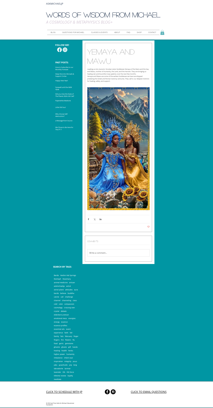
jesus (75, 361)
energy (57, 322)
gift (69, 347)
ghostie (57, 347)
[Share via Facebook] (88, 219)
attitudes (69, 290)
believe (63, 293)
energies (72, 318)
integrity (67, 361)
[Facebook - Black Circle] (107, 391)
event (68, 329)
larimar (68, 368)
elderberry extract (61, 315)
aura (76, 290)
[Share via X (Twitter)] (94, 219)
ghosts (64, 347)
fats (61, 336)
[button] (73, 32)
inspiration (58, 361)
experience (58, 333)
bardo (56, 293)
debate (64, 311)
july (70, 365)
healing (57, 351)
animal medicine (61, 282)
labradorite (58, 368)
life (64, 372)
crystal (56, 311)
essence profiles (60, 325)
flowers (68, 340)
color (61, 304)
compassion (69, 304)
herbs (70, 351)
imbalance (58, 358)
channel (57, 300)
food (56, 343)
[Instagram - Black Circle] (113, 391)
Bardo (56, 275)
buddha (71, 293)
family (56, 336)
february (68, 336)
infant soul (68, 358)
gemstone (69, 343)
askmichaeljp (59, 286)
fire (62, 340)
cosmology (58, 308)
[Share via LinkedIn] (100, 219)
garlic (61, 343)
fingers (57, 340)
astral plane (59, 290)
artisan (72, 282)
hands (75, 347)
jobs (55, 365)
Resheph (57, 279)
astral (68, 286)
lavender (57, 372)
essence (64, 322)
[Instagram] (65, 49)
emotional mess (60, 318)
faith (66, 333)
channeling (66, 300)
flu (74, 340)
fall (71, 333)
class (75, 300)
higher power (59, 354)
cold (55, 304)
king (75, 365)
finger (76, 336)
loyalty (70, 376)
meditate (57, 379)
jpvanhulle (63, 365)
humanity (70, 354)
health (64, 351)
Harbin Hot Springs (68, 275)
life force (70, 372)
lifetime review (60, 376)
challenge (69, 297)
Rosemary (67, 279)
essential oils (59, 329)
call (62, 297)
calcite (56, 297)
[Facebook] (59, 49)
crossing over (69, 308)
